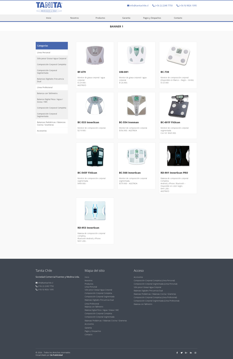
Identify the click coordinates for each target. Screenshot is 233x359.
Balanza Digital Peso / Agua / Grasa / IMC (50, 100)
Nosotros (74, 17)
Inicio (48, 17)
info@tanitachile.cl (138, 5)
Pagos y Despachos (152, 17)
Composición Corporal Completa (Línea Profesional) (155, 297)
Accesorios (42, 130)
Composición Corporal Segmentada (47, 71)
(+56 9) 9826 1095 (188, 5)
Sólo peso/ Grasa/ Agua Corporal (51, 58)
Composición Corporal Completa (51, 64)
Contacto (178, 17)
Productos (100, 17)
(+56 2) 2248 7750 (164, 5)
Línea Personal (43, 52)
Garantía (126, 17)
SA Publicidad (56, 355)
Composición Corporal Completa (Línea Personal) (154, 280)
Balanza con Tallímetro (47, 93)
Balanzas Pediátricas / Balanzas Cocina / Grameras (51, 123)
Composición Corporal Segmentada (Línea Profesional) (156, 300)
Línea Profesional (45, 87)
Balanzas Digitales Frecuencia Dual (50, 80)
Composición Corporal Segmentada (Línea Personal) (155, 284)
